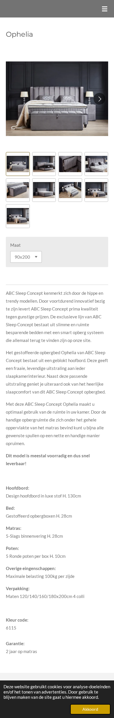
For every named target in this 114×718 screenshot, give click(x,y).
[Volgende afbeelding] (99, 99)
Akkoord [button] (90, 709)
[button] (18, 164)
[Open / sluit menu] (104, 9)
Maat (15, 245)
